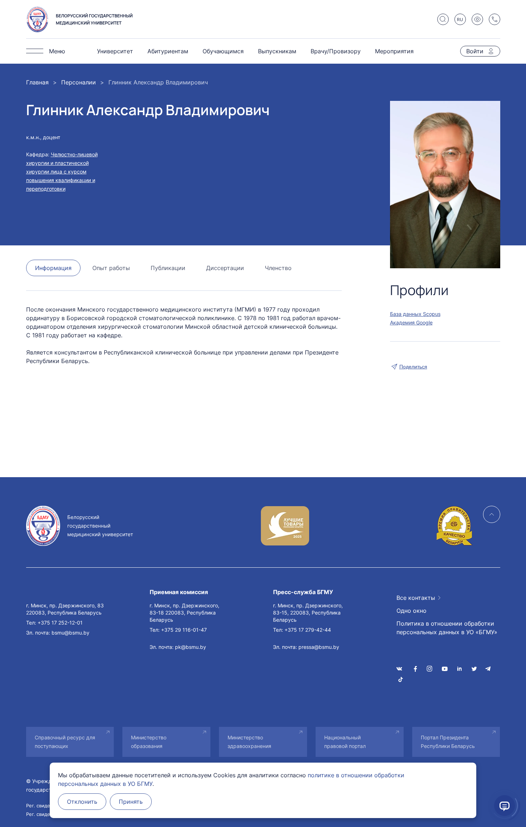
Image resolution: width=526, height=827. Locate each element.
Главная (37, 82)
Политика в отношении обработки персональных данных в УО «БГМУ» (446, 628)
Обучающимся (223, 51)
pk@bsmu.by (190, 647)
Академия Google (411, 322)
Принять (131, 801)
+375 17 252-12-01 (60, 623)
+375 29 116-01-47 (184, 630)
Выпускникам (277, 51)
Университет (115, 51)
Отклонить (82, 801)
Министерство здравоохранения (249, 741)
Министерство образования (148, 741)
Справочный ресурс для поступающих (65, 741)
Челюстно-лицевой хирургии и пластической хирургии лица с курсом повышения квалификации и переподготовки (62, 171)
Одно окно (411, 610)
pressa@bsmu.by (318, 647)
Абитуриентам (167, 51)
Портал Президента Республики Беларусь (448, 741)
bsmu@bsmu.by (70, 633)
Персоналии (78, 82)
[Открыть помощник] (504, 805)
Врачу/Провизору (336, 51)
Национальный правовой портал (345, 741)
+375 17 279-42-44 (307, 630)
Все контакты (415, 597)
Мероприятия (394, 51)
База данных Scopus (415, 314)
